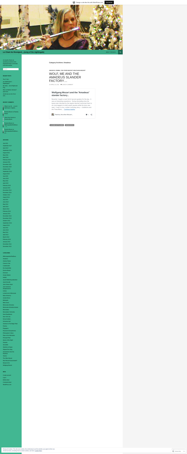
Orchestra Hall (7, 321)
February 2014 (7, 211)
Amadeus (52, 70)
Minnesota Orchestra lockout (10, 307)
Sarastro (5, 342)
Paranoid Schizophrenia (9, 330)
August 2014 (6, 197)
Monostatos (70, 125)
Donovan (5, 272)
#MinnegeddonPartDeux (9, 256)
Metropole (5, 300)
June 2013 (6, 230)
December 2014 (7, 190)
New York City (6, 316)
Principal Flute (7, 337)
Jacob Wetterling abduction (10, 279)
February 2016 (7, 159)
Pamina (58, 70)
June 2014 (6, 202)
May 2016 (5, 155)
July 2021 (5, 143)
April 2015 (5, 183)
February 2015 (7, 185)
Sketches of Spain (7, 347)
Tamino (5, 356)
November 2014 (7, 192)
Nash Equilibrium (7, 314)
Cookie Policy (38, 450)
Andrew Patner (7, 261)
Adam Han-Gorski (9, 117)
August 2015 (6, 173)
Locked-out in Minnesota (9, 293)
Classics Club (6, 263)
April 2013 (5, 234)
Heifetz (5, 277)
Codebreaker (6, 265)
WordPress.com (7, 384)
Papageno (5, 328)
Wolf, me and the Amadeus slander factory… (65, 77)
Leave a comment (67, 84)
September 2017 (7, 145)
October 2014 (6, 195)
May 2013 (5, 232)
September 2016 (7, 150)
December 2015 (7, 164)
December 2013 (7, 216)
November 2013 (7, 218)
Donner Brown (7, 270)
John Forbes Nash (8, 284)
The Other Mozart (67, 70)
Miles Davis (6, 302)
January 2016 (6, 162)
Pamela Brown (8, 112)
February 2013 (7, 239)
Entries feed (6, 380)
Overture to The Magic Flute (10, 323)
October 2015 (6, 169)
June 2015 (6, 178)
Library (5, 291)
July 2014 (5, 199)
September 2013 (7, 223)
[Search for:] (11, 69)
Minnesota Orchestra (8, 305)
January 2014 (6, 213)
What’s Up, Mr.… (8, 106)
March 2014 (6, 209)
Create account (7, 375)
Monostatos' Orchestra (9, 312)
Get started (109, 2)
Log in (4, 377)
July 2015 (5, 176)
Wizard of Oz (6, 363)
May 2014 (5, 204)
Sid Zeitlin (5, 344)
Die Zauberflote (7, 268)
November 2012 (7, 246)
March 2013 (6, 237)
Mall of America (7, 295)
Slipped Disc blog (7, 349)
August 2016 (6, 152)
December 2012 (7, 244)
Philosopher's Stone (8, 333)
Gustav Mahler (7, 275)
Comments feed (7, 382)
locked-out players (57, 125)
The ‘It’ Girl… (6, 79)
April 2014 (5, 206)
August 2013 (6, 225)
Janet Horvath (6, 282)
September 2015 (7, 171)
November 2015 (7, 166)
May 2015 (5, 181)
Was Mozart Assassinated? (10, 360)
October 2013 (6, 220)
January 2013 (6, 241)
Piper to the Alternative (9, 335)
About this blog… (111, 52)
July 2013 (5, 227)
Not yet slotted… (7, 319)
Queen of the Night (8, 340)
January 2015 (6, 188)
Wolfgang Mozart (79, 70)
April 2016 (5, 157)
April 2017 (5, 148)
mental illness (6, 298)
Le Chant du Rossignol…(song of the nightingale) (23, 52)
